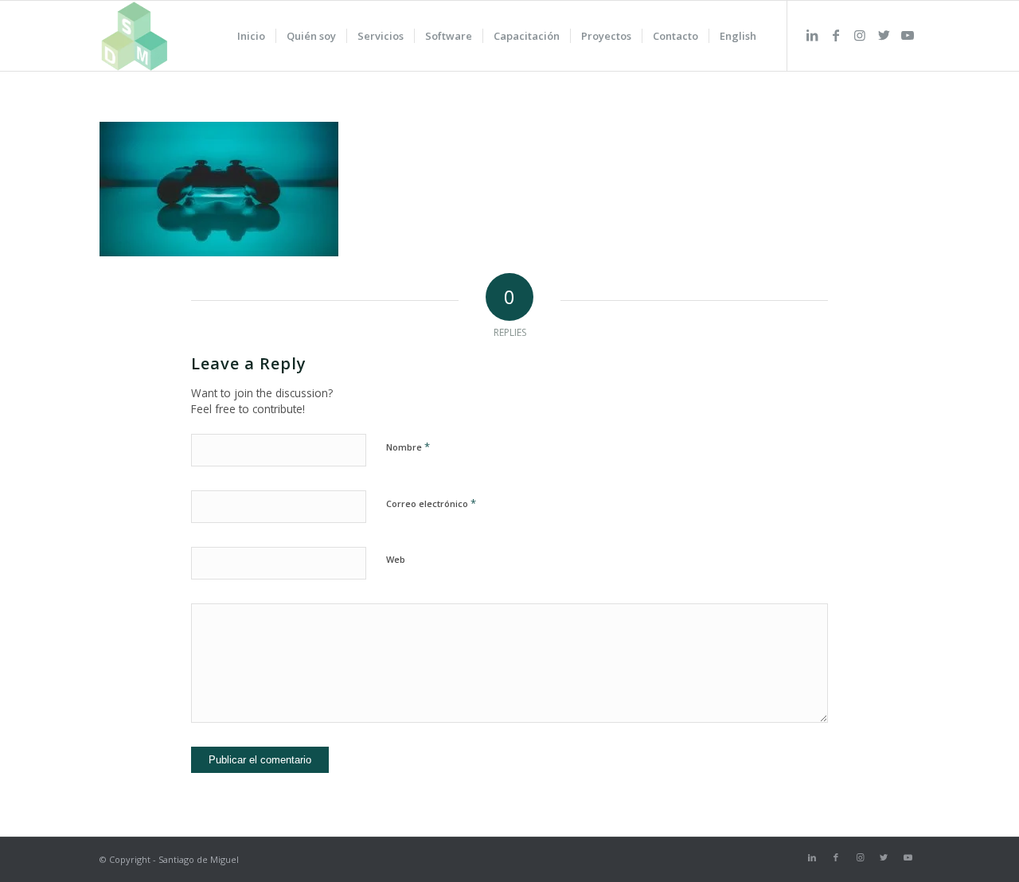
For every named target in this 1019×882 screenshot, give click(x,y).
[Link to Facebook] (836, 35)
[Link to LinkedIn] (812, 35)
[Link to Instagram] (860, 35)
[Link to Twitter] (884, 35)
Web (395, 559)
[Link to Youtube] (907, 35)
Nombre (408, 446)
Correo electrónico (431, 503)
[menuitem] (251, 36)
